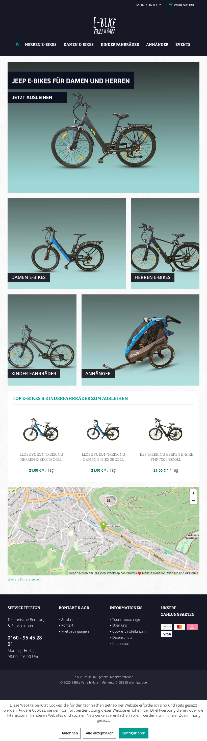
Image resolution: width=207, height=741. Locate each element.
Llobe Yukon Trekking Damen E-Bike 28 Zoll (103, 457)
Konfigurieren (133, 733)
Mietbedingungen (75, 631)
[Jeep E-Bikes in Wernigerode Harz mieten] (103, 127)
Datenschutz (122, 637)
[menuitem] (182, 5)
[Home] (17, 44)
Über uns (119, 625)
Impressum (121, 643)
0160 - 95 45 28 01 (25, 640)
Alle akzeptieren (100, 733)
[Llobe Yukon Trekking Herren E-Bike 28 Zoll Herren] (41, 430)
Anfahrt (67, 619)
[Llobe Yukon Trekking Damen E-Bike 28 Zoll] (103, 430)
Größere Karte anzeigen (24, 579)
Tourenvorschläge (126, 619)
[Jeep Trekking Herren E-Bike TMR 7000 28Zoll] (165, 430)
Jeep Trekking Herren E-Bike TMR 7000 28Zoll (166, 457)
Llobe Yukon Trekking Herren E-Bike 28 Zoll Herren (41, 457)
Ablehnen (70, 733)
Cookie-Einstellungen (129, 631)
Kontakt (67, 625)
